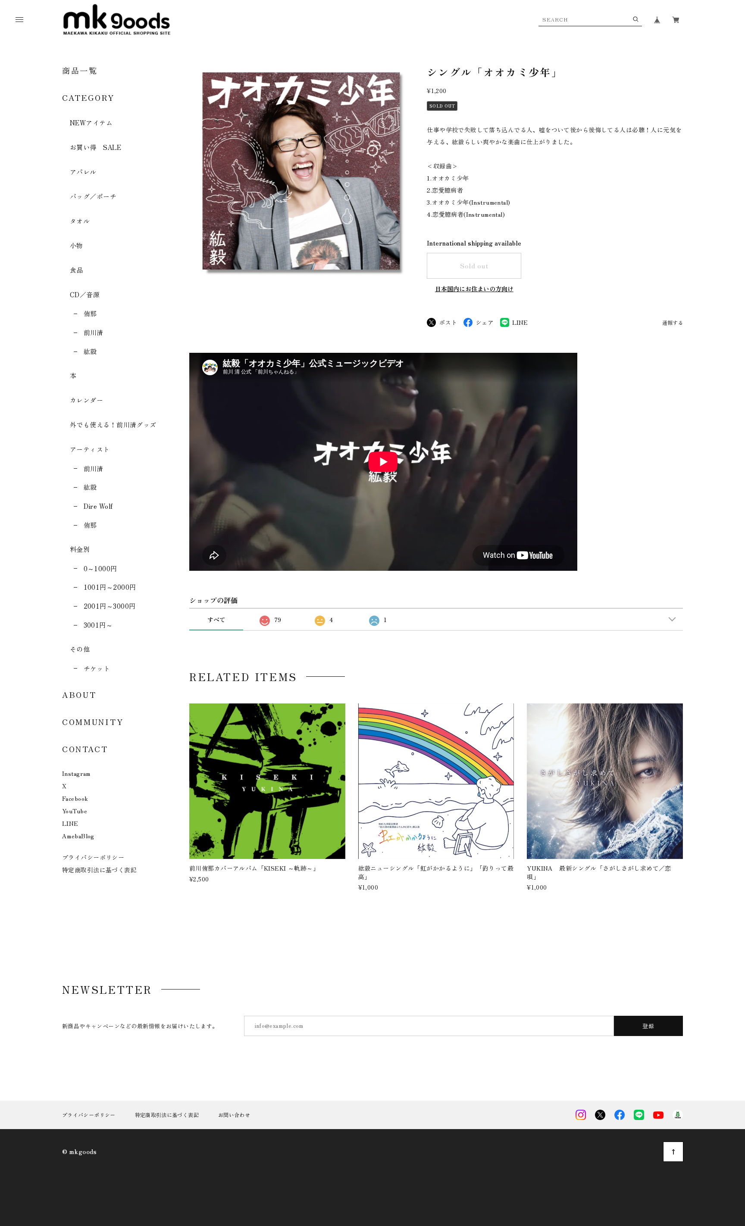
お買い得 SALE (95, 147)
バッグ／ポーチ (93, 196)
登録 (648, 1026)
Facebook (75, 798)
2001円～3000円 (109, 605)
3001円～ (98, 624)
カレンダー (86, 400)
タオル (80, 220)
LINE (70, 823)
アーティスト (90, 449)
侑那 (90, 313)
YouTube (74, 810)
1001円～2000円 (110, 586)
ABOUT (79, 694)
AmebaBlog (78, 835)
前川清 (93, 332)
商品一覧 (80, 70)
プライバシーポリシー (93, 857)
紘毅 (90, 351)
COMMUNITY (92, 721)
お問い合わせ (234, 1114)
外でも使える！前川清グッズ (113, 424)
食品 (76, 269)
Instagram (76, 773)
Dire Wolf (98, 505)
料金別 (80, 549)
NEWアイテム (91, 122)
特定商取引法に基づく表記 (99, 869)
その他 (80, 648)
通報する (672, 323)
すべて (216, 619)
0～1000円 (100, 568)
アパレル (83, 171)
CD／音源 (85, 294)
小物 (76, 245)
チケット (97, 668)
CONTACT (85, 748)
